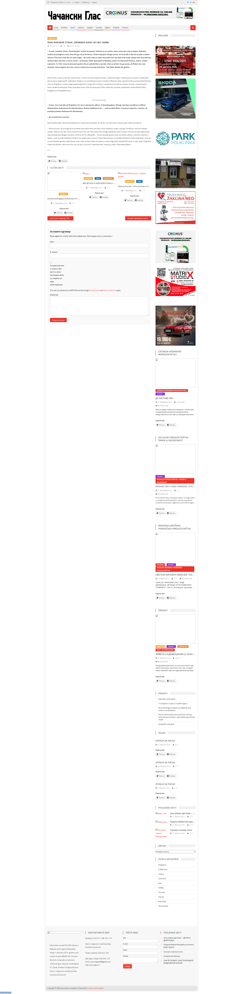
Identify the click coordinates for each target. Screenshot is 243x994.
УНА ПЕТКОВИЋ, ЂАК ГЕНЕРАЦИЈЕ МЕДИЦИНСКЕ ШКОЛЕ (178, 961)
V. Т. (73, 203)
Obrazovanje (163, 906)
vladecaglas (181, 402)
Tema (125, 950)
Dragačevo (162, 865)
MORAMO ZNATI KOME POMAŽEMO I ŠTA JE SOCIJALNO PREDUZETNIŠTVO (189, 486)
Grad (56, 27)
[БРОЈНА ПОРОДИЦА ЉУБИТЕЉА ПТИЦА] (64, 181)
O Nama (76, 2)
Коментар (54, 294)
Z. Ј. (178, 490)
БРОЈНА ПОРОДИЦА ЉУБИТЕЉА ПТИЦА (64, 198)
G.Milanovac (162, 869)
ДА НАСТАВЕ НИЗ (164, 398)
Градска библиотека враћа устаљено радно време (193, 821)
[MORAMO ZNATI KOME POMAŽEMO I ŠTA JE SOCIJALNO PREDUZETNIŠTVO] (176, 458)
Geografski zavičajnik (166, 724)
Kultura (81, 27)
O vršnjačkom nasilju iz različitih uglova (172, 703)
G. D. (108, 187)
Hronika (99, 27)
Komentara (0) (75, 46)
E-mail (125, 944)
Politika (161, 887)
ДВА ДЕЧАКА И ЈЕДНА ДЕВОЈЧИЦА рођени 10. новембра (105, 183)
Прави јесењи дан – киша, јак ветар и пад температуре (138, 186)
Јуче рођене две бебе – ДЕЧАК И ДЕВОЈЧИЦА (192, 813)
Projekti (116, 27)
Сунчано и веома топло (181, 830)
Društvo (64, 27)
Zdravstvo (108, 178)
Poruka (125, 956)
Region (90, 27)
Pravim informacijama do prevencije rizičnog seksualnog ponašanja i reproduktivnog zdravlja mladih (176, 717)
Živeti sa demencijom (165, 650)
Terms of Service (109, 290)
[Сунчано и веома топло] (162, 833)
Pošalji (127, 966)
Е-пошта (54, 252)
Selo (160, 883)
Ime (124, 938)
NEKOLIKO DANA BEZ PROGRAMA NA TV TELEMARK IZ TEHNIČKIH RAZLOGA (62, 218)
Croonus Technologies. (95, 988)
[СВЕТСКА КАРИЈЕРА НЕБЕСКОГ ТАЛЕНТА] (176, 547)
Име (52, 241)
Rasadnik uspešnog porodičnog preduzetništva (174, 527)
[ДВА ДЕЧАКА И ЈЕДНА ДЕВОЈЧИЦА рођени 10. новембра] (99, 173)
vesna (177, 658)
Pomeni (125, 27)
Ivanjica (161, 874)
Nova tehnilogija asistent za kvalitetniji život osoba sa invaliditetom (174, 709)
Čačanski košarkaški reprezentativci (169, 353)
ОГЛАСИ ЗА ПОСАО (165, 740)
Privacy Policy (94, 290)
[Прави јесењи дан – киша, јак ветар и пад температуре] (134, 175)
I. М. (64, 46)
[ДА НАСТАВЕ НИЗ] (176, 373)
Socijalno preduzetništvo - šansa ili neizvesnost (174, 439)
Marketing (85, 2)
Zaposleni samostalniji (166, 699)
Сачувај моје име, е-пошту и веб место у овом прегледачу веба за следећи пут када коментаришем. (57, 275)
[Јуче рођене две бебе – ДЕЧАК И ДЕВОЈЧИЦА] (162, 813)
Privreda (161, 892)
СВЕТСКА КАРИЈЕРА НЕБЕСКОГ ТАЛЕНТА (177, 574)
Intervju (160, 564)
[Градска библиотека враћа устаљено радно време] (162, 821)
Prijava (94, 2)
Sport (72, 27)
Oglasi (107, 27)
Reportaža (162, 901)
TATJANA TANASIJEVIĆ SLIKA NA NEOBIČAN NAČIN (139, 218)
